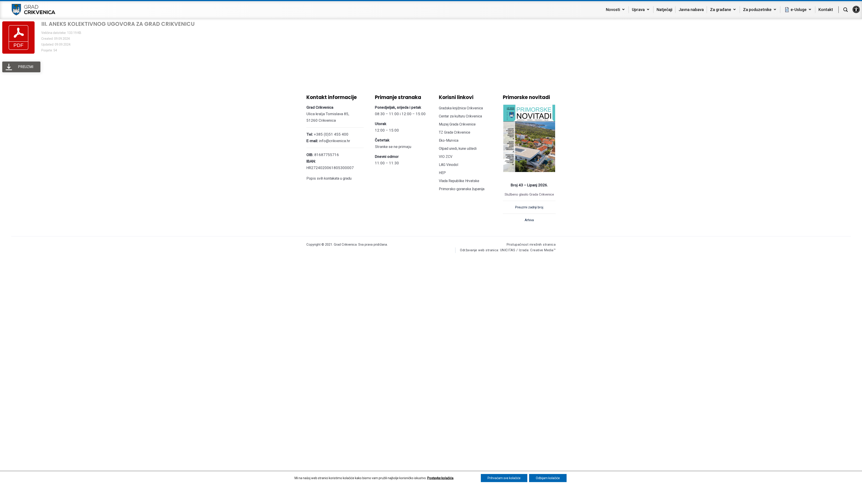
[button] (856, 9)
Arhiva (529, 220)
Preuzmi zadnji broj (529, 207)
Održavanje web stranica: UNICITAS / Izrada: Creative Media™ (508, 250)
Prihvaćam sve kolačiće (504, 478)
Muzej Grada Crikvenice (457, 124)
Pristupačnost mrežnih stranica (531, 244)
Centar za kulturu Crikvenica (460, 116)
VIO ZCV (445, 156)
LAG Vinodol (448, 165)
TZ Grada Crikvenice (454, 132)
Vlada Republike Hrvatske (459, 181)
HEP (442, 173)
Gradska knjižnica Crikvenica (461, 108)
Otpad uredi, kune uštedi (458, 148)
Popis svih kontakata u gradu (329, 178)
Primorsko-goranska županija (461, 189)
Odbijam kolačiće (548, 478)
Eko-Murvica (448, 140)
